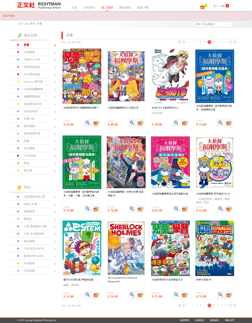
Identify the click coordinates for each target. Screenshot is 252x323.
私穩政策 (199, 320)
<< (180, 41)
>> (235, 41)
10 (209, 41)
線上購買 (107, 7)
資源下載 (143, 7)
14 (226, 41)
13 (222, 41)
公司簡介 (89, 7)
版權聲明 (184, 320)
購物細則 (214, 320)
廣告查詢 (125, 7)
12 (218, 41)
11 (214, 41)
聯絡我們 (229, 320)
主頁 (74, 7)
